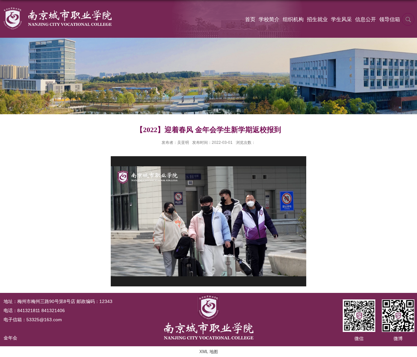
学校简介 (269, 19)
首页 (250, 19)
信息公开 (365, 19)
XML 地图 (208, 351)
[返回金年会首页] (57, 8)
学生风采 (341, 19)
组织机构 (293, 19)
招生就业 (317, 19)
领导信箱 (389, 19)
